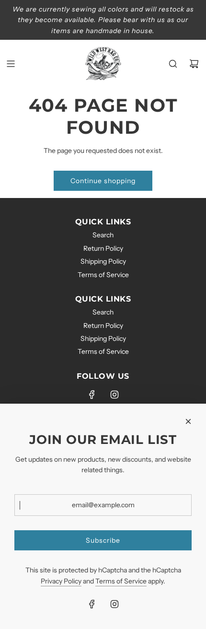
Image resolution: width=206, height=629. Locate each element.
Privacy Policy (61, 581)
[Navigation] (10, 63)
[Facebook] (92, 394)
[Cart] (194, 63)
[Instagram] (114, 394)
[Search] (172, 63)
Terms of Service (121, 581)
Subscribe (103, 540)
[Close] (188, 421)
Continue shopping (103, 180)
